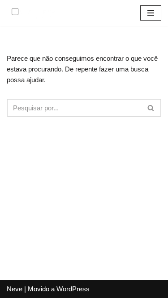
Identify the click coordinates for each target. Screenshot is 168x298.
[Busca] (151, 108)
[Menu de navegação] (150, 13)
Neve (14, 289)
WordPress (73, 289)
